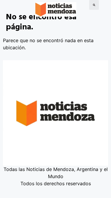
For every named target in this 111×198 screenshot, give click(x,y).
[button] (94, 5)
